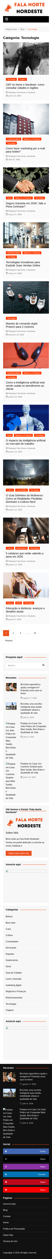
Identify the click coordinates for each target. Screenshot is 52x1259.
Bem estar (10, 923)
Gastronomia (21, 548)
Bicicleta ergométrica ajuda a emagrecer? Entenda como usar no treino (33, 1076)
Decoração (11, 948)
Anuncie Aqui (9, 1204)
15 (35, 633)
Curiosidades (22, 490)
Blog (5, 1210)
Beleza (9, 916)
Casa (8, 929)
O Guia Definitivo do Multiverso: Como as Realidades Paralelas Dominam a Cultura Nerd (24, 498)
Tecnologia (11, 79)
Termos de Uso (10, 1241)
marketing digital (13, 139)
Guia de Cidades (14, 973)
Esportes (10, 954)
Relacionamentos (14, 998)
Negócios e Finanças (32, 139)
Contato (7, 1216)
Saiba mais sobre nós (18, 853)
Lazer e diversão (13, 979)
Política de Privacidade (14, 1229)
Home (6, 1222)
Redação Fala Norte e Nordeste (21, 92)
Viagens (22, 79)
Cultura (10, 490)
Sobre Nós (8, 1235)
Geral (9, 198)
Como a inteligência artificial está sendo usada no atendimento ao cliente (25, 385)
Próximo (9, 640)
